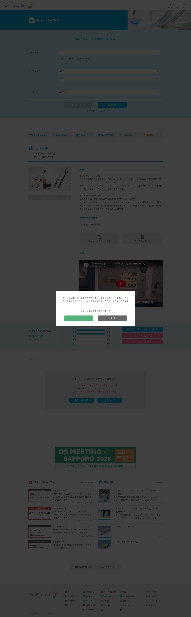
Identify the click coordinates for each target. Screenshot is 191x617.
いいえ (112, 318)
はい (78, 318)
